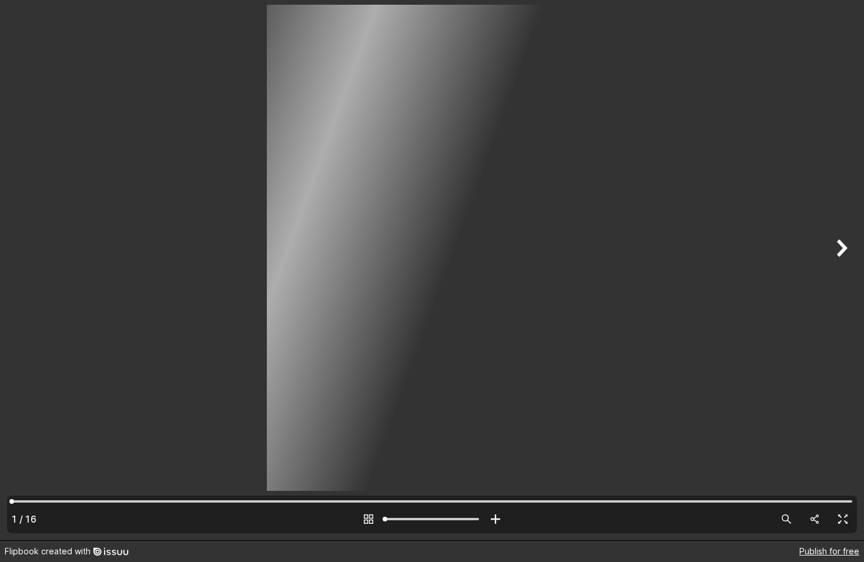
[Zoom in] (495, 519)
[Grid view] (368, 519)
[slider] (432, 519)
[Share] (814, 519)
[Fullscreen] (843, 519)
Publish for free (829, 551)
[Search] (786, 519)
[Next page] (840, 270)
